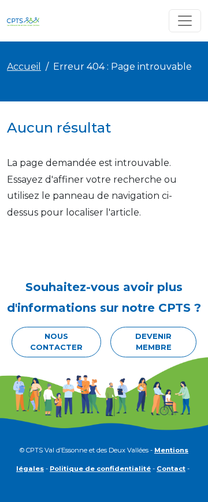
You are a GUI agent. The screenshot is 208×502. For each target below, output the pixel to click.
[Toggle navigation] (185, 20)
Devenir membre (153, 341)
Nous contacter (56, 341)
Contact (171, 469)
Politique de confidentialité (100, 469)
